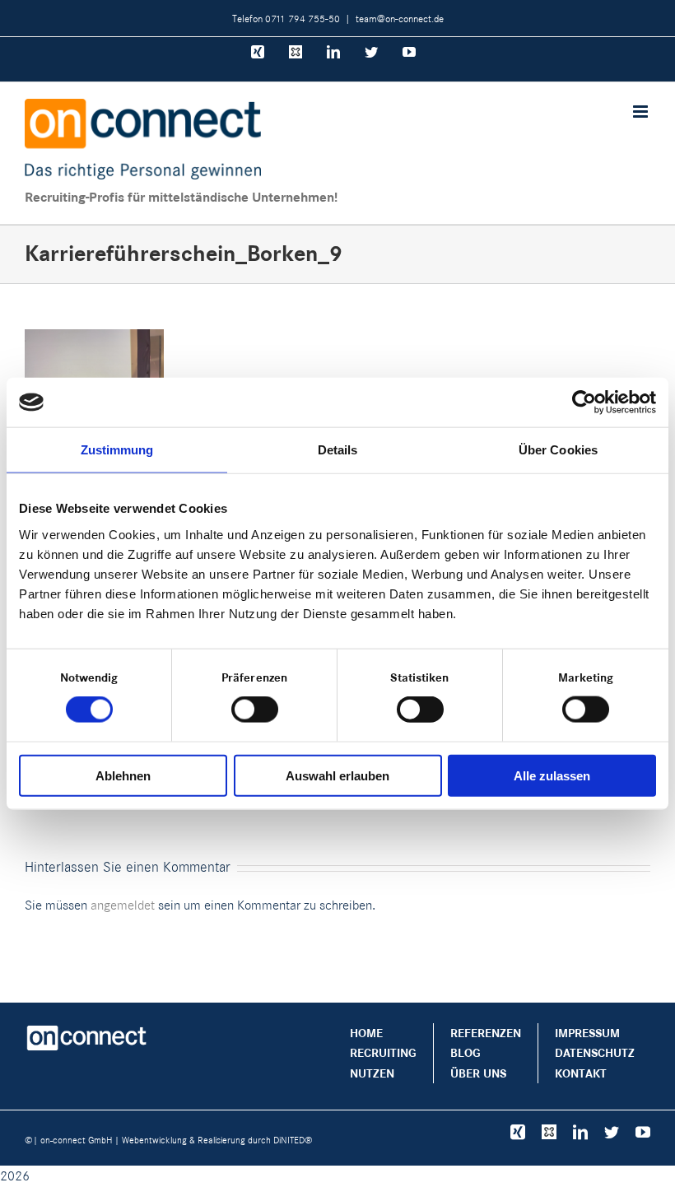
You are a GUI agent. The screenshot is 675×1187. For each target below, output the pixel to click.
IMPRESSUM (587, 1033)
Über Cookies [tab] (558, 450)
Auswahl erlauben (337, 775)
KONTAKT (581, 1073)
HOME (366, 1033)
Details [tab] (338, 450)
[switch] (254, 709)
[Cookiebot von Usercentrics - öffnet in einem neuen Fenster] (584, 402)
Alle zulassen (552, 775)
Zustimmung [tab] (117, 450)
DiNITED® (293, 1140)
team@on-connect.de (400, 18)
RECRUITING (383, 1052)
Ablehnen (123, 775)
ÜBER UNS (478, 1073)
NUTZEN (372, 1073)
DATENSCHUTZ (595, 1052)
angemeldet (123, 905)
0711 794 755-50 (302, 18)
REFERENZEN (485, 1033)
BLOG (465, 1052)
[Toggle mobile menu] (641, 111)
